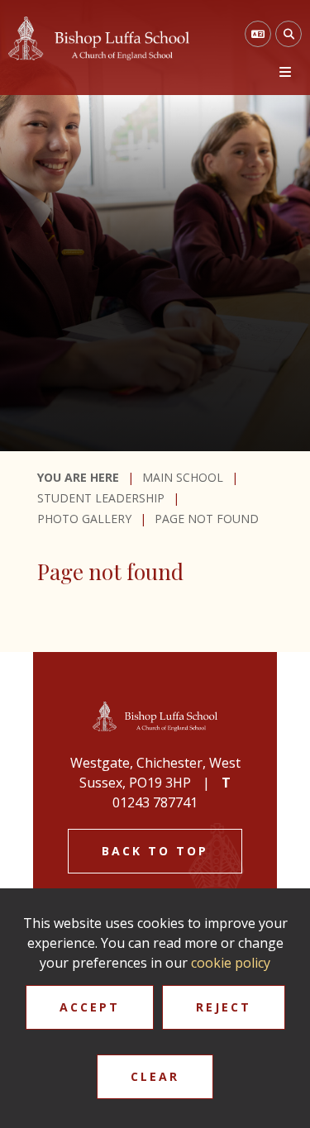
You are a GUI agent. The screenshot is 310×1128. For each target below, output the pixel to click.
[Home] (98, 38)
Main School (182, 477)
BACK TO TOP (155, 851)
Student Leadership (101, 498)
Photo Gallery (84, 518)
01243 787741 (155, 802)
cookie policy (230, 963)
